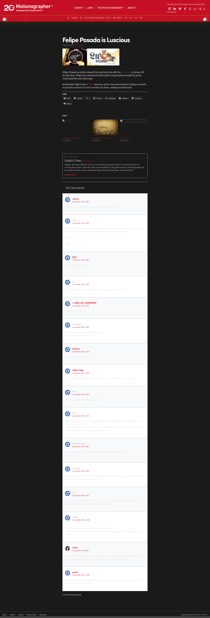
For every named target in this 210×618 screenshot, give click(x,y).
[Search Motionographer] (200, 8)
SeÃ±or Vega (77, 370)
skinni (75, 547)
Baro (74, 256)
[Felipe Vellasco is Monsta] (104, 127)
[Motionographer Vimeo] (180, 8)
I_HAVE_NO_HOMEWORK (84, 302)
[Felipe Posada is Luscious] (75, 127)
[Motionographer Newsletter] (195, 8)
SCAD (91, 84)
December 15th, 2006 (80, 446)
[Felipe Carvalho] (133, 127)
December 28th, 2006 (80, 575)
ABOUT (131, 7)
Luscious (125, 72)
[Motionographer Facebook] (185, 8)
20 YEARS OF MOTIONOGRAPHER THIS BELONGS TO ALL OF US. (105, 17)
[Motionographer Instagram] (169, 8)
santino (75, 198)
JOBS (90, 7)
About (4, 614)
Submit (12, 614)
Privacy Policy (31, 614)
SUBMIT (78, 7)
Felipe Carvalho (126, 138)
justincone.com (88, 161)
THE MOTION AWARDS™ (110, 7)
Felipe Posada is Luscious (71, 138)
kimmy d (76, 348)
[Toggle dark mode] (204, 8)
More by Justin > (70, 175)
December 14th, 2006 (80, 284)
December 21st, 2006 (80, 550)
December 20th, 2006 (80, 519)
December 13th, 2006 (80, 201)
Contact (20, 614)
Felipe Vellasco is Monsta (100, 138)
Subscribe (42, 614)
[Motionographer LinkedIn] (174, 8)
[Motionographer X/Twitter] (190, 8)
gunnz (75, 572)
